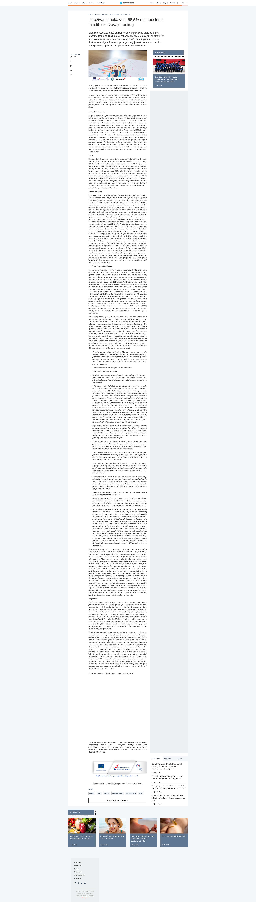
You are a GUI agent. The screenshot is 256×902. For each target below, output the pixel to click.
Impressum (78, 872)
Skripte (158, 3)
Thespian (85, 898)
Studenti (76, 3)
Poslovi (152, 3)
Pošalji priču (78, 862)
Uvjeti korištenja (79, 875)
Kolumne (91, 3)
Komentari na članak (116, 800)
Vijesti (70, 3)
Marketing (77, 878)
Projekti (165, 3)
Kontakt (76, 869)
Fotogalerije (100, 3)
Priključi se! (78, 865)
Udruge (172, 3)
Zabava (84, 3)
